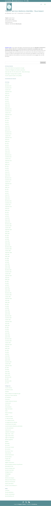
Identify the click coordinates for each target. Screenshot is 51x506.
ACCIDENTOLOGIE (9, 389)
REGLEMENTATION (9, 466)
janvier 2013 (7, 153)
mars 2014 (7, 126)
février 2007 (7, 289)
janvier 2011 (7, 199)
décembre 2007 (8, 269)
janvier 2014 (7, 130)
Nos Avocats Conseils (9, 447)
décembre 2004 (8, 338)
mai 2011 (7, 191)
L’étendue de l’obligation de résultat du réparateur (15, 69)
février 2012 (7, 174)
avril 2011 (7, 193)
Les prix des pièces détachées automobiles (13, 426)
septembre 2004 (8, 344)
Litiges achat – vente (9, 433)
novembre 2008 (8, 248)
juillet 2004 (7, 348)
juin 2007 (7, 281)
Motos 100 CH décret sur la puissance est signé (14, 68)
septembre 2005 (8, 321)
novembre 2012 (8, 156)
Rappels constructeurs (9, 462)
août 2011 (7, 185)
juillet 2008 (7, 256)
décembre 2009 (8, 223)
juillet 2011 (7, 187)
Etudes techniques (8, 412)
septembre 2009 (8, 229)
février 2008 (7, 266)
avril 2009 (7, 239)
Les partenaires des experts (10, 424)
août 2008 (7, 254)
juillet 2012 (7, 164)
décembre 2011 (8, 177)
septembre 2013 (8, 137)
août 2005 (7, 323)
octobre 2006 (8, 296)
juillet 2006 (7, 302)
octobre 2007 (8, 273)
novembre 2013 (8, 133)
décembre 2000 (8, 381)
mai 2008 (7, 260)
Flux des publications (9, 492)
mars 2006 (7, 310)
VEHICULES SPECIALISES (10, 481)
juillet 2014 (7, 118)
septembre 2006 (8, 298)
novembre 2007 (8, 271)
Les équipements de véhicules (11, 422)
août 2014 (7, 116)
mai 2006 (7, 306)
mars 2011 (7, 195)
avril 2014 (7, 124)
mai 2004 (7, 352)
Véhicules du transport (9, 477)
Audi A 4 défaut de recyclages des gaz (12, 393)
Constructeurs (20, 13)
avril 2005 (7, 331)
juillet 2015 (7, 95)
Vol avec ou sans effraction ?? (11, 485)
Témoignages (8, 474)
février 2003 (7, 373)
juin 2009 (7, 235)
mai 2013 (7, 145)
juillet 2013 (7, 141)
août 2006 (7, 300)
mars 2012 (7, 172)
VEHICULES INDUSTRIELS (10, 479)
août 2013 (7, 139)
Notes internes (8, 452)
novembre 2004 (8, 340)
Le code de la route (9, 418)
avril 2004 (7, 354)
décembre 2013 (8, 131)
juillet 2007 (7, 279)
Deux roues (7, 405)
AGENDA (7, 391)
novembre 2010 (8, 202)
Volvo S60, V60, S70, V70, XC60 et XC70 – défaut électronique (17, 71)
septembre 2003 (8, 365)
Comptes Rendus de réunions (11, 401)
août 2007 (7, 277)
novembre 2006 (8, 294)
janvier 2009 (7, 245)
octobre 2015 (8, 89)
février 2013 (7, 151)
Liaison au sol (8, 430)
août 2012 (7, 162)
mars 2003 (7, 371)
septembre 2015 (8, 91)
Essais (6, 410)
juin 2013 (7, 143)
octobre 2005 (8, 319)
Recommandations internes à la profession (13, 464)
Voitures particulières (9, 483)
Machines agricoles (9, 439)
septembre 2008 (8, 252)
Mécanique (7, 443)
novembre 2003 (8, 361)
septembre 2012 (8, 160)
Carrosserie (7, 399)
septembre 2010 (8, 206)
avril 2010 (7, 216)
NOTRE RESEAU (8, 456)
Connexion (7, 490)
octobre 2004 (8, 342)
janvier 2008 (7, 268)
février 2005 (7, 335)
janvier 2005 (7, 336)
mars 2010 (7, 218)
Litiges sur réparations (9, 437)
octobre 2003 (8, 363)
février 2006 (7, 312)
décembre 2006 (8, 292)
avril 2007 (7, 285)
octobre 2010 (8, 204)
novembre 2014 (8, 110)
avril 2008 (7, 262)
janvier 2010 (7, 222)
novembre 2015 (8, 87)
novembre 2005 (8, 317)
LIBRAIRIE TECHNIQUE (9, 431)
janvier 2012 (7, 176)
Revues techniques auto (10, 468)
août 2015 (7, 93)
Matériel (6, 441)
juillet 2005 (7, 325)
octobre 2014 (8, 112)
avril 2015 (7, 101)
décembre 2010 (8, 200)
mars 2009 (7, 241)
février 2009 (7, 243)
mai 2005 (7, 329)
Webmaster (9, 13)
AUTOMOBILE (8, 397)
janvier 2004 (7, 359)
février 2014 (7, 128)
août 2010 (7, 208)
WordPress (34, 504)
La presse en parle (9, 416)
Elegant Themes (22, 504)
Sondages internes (9, 472)
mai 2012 (7, 168)
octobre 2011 (8, 181)
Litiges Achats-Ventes (9, 435)
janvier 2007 (7, 290)
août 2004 (7, 346)
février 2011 (7, 197)
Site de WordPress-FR (9, 496)
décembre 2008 (8, 246)
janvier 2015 (7, 107)
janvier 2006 (7, 314)
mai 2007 (7, 283)
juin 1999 (7, 382)
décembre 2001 (8, 377)
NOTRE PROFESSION (9, 454)
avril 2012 (7, 170)
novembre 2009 (8, 225)
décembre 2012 (8, 154)
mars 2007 (7, 287)
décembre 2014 (8, 108)
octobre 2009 (8, 227)
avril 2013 (7, 147)
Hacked (6, 414)
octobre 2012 (8, 158)
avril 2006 (7, 308)
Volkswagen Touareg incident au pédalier (13, 73)
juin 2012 (7, 166)
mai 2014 (7, 122)
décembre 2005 (8, 315)
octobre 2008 (8, 250)
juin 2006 (7, 304)
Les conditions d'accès (9, 420)
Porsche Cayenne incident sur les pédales (13, 75)
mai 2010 (7, 214)
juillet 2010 (7, 210)
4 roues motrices (8, 387)
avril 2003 (7, 369)
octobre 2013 (8, 135)
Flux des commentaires (9, 494)
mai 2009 (7, 237)
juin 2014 (7, 120)
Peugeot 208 (7, 458)
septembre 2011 (8, 183)
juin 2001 (7, 379)
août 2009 (7, 231)
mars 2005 (7, 333)
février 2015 (7, 105)
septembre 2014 (8, 114)
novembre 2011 (8, 179)
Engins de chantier (8, 408)
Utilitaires (7, 476)
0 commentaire (27, 13)
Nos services (7, 449)
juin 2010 (7, 212)
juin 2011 (7, 189)
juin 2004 (7, 350)
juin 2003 (7, 367)
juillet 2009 (7, 233)
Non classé (7, 445)
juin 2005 (7, 327)
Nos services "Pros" (9, 451)
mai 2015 (7, 99)
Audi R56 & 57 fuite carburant (11, 395)
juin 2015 (7, 97)
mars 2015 (7, 103)
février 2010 (7, 220)
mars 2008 (7, 264)
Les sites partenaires (9, 428)
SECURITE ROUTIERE (9, 470)
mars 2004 (7, 356)
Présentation (7, 460)
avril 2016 (7, 84)
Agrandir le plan (8, 47)
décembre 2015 (8, 85)
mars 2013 (7, 149)
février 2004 (7, 358)
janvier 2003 (7, 375)
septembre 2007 (8, 275)
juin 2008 (7, 258)
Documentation (8, 407)
